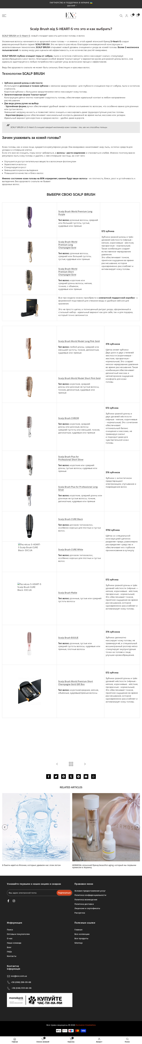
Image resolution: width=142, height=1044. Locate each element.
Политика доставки (84, 904)
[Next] (137, 827)
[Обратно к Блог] (71, 764)
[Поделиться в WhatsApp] (93, 776)
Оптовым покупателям (18, 934)
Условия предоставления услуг (90, 891)
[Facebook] (8, 901)
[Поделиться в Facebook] (48, 776)
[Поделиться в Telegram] (78, 776)
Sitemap (78, 943)
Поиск (10, 930)
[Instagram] (13, 901)
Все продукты (81, 938)
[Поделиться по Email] (86, 776)
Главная (78, 930)
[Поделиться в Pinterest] (63, 776)
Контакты (11, 956)
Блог (9, 947)
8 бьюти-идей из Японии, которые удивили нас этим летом (31, 865)
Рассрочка (79, 913)
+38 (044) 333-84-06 (21, 988)
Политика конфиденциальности (90, 895)
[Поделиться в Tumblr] (71, 776)
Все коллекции (81, 934)
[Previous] (5, 827)
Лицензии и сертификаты (87, 908)
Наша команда (14, 943)
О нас (10, 938)
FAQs (9, 952)
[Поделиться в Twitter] (56, 776)
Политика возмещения (85, 899)
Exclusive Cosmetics (86, 1025)
